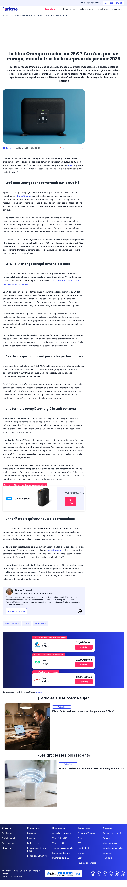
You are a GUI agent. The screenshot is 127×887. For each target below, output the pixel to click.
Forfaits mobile (9, 838)
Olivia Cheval (8, 148)
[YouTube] (111, 873)
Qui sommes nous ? (112, 833)
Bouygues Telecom (86, 833)
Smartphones (8, 843)
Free (80, 838)
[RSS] (123, 873)
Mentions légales (110, 843)
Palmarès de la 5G (60, 858)
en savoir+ (40, 692)
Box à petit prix (34, 838)
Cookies (107, 853)
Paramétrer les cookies (12, 876)
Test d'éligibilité (59, 838)
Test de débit (58, 843)
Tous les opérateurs (87, 863)
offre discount (54, 550)
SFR (79, 843)
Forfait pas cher (34, 843)
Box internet (7, 833)
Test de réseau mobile (62, 848)
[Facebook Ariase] (105, 873)
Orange (81, 853)
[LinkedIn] (80, 611)
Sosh (70, 165)
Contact (106, 838)
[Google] (93, 873)
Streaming (6, 848)
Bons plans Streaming (37, 856)
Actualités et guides (61, 833)
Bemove (6, 873)
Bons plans (40, 623)
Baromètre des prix (61, 853)
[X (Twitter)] (99, 873)
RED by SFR (83, 848)
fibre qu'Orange (23, 196)
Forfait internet (12, 623)
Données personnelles (113, 848)
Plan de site (108, 858)
